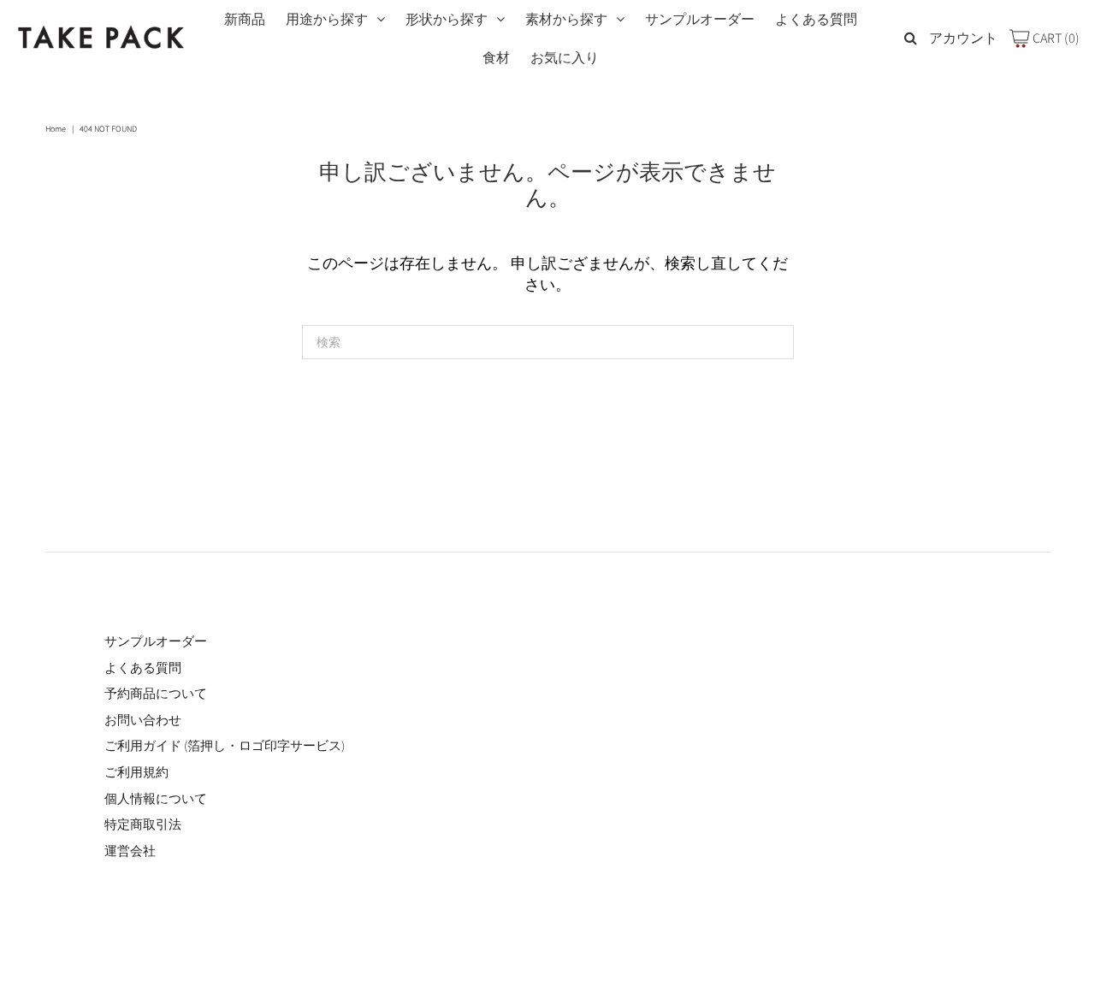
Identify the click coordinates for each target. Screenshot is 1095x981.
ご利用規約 (136, 772)
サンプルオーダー (700, 19)
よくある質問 (816, 19)
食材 (496, 58)
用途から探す (327, 19)
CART (1055, 38)
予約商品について (155, 693)
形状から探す (446, 19)
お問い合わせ (142, 720)
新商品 (244, 19)
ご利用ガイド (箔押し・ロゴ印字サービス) (224, 745)
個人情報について (155, 798)
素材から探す (566, 19)
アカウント (963, 38)
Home (55, 128)
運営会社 (130, 850)
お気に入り (564, 58)
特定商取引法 (142, 824)
